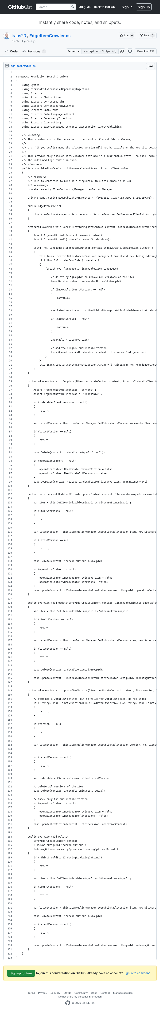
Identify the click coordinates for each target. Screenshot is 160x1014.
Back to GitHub (104, 7)
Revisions (36, 51)
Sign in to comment (137, 973)
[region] (80, 515)
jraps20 (19, 35)
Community (81, 992)
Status (67, 992)
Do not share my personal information (80, 996)
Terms (31, 992)
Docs (94, 992)
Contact (105, 992)
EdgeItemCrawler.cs (50, 35)
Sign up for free (21, 973)
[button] (121, 51)
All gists (85, 7)
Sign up (144, 7)
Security (55, 992)
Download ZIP (145, 51)
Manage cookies (122, 992)
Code (14, 51)
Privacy (42, 992)
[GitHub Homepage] (67, 1003)
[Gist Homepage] (20, 6)
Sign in (127, 7)
